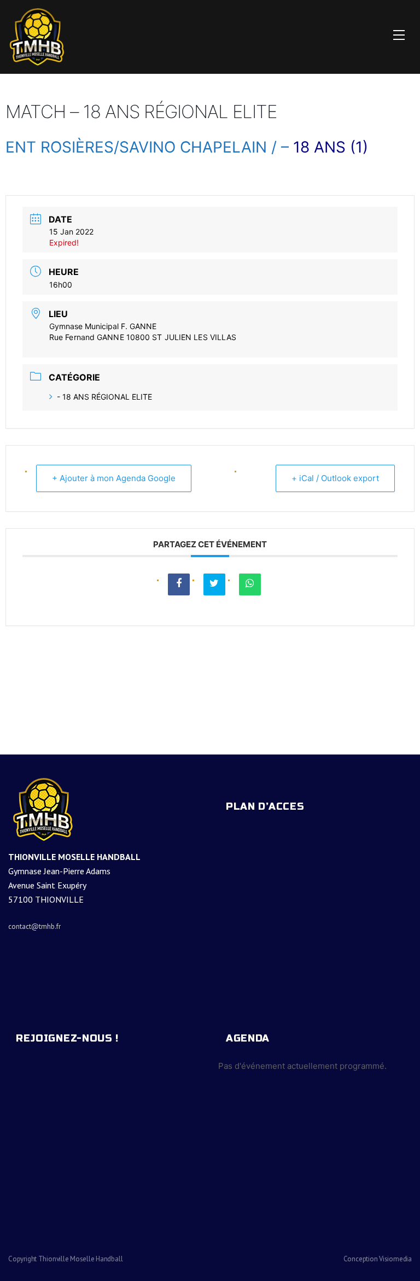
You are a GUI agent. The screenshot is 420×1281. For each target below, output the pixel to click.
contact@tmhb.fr (34, 926)
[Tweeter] (214, 584)
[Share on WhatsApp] (250, 584)
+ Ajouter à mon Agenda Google (114, 478)
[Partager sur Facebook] (179, 584)
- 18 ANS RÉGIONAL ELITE (104, 396)
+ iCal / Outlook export (335, 478)
